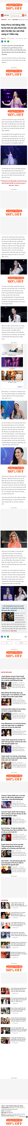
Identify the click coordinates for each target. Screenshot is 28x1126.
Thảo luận (20, 38)
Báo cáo (25, 38)
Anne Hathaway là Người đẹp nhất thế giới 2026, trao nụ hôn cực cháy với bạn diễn (19, 991)
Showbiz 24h (21, 19)
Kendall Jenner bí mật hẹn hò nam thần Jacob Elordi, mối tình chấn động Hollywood (18, 945)
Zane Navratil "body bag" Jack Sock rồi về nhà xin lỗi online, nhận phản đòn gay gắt (19, 935)
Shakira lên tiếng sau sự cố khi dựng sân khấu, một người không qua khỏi (19, 955)
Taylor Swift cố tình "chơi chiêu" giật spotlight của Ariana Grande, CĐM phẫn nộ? (19, 905)
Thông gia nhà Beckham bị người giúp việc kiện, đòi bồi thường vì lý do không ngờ (18, 1040)
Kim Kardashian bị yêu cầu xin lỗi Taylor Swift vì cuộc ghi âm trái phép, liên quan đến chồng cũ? (13, 608)
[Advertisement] (14, 1061)
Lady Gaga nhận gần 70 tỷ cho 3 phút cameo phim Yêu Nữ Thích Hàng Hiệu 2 (18, 925)
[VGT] (2, 15)
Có (6, 642)
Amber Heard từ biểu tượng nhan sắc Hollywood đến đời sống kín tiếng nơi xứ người (18, 1020)
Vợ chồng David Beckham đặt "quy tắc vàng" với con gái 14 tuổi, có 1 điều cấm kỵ (19, 1000)
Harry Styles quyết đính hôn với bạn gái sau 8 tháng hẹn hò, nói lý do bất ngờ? (18, 1010)
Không (21, 642)
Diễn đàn (6, 15)
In (26, 636)
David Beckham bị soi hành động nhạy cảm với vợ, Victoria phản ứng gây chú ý (18, 915)
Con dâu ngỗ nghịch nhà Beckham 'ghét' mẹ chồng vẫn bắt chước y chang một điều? (19, 1030)
